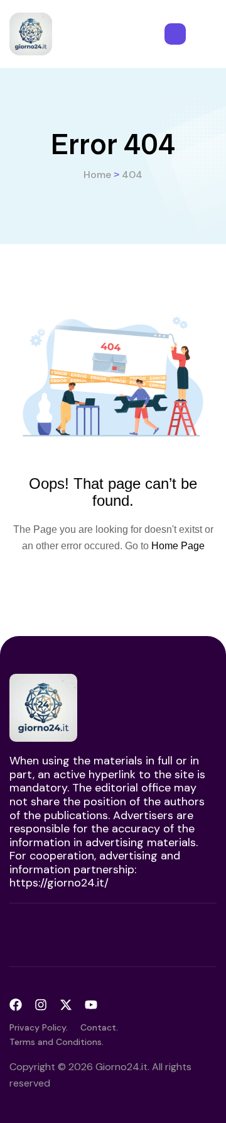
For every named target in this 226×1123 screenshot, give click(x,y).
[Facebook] (15, 1004)
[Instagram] (41, 1004)
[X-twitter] (66, 1004)
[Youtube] (91, 1004)
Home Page (178, 545)
